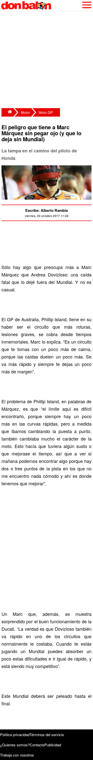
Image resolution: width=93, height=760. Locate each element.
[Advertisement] (46, 60)
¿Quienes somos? (15, 744)
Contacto (37, 744)
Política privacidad (15, 734)
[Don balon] (40, 5)
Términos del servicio (47, 734)
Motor (25, 112)
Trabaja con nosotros (17, 755)
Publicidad (52, 744)
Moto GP (46, 112)
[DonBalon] (7, 112)
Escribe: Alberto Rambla (46, 210)
